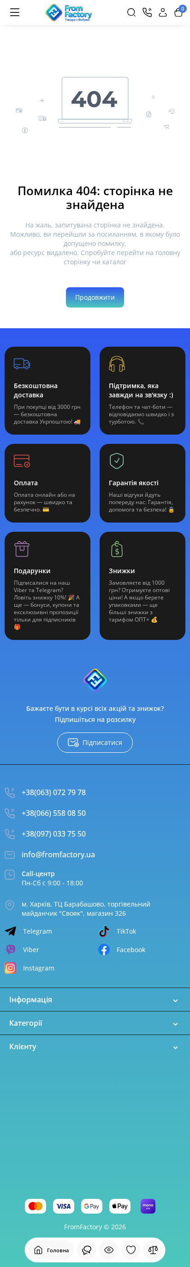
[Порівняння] (153, 1250)
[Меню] (15, 12)
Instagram (38, 968)
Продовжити (95, 297)
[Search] (131, 12)
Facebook (131, 949)
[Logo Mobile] (69, 12)
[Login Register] (163, 12)
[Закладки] (131, 1250)
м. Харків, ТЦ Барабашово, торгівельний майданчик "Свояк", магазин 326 (86, 909)
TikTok (126, 931)
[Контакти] (147, 12)
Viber (31, 949)
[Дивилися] (86, 1250)
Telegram (37, 931)
